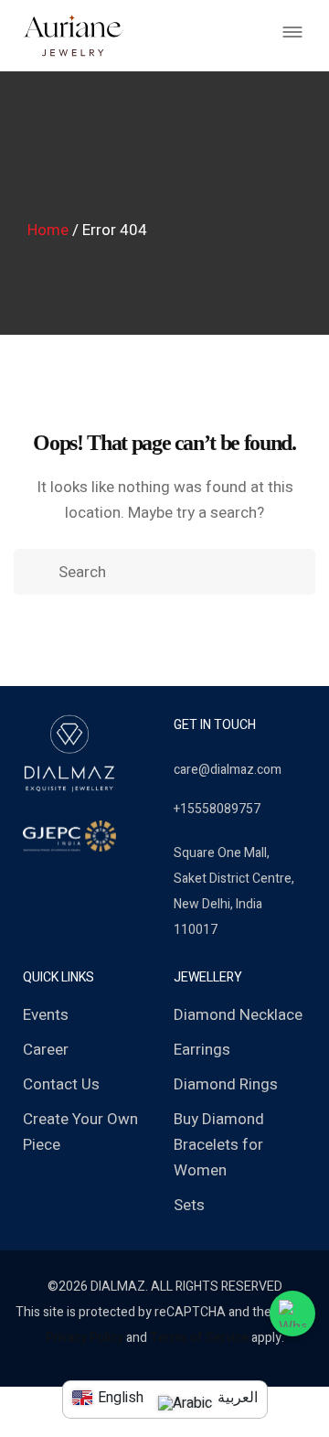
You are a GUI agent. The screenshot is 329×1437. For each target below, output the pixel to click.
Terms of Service (199, 1337)
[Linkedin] (118, 881)
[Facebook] (30, 881)
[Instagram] (59, 881)
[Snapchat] (88, 881)
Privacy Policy (84, 1337)
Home (48, 230)
